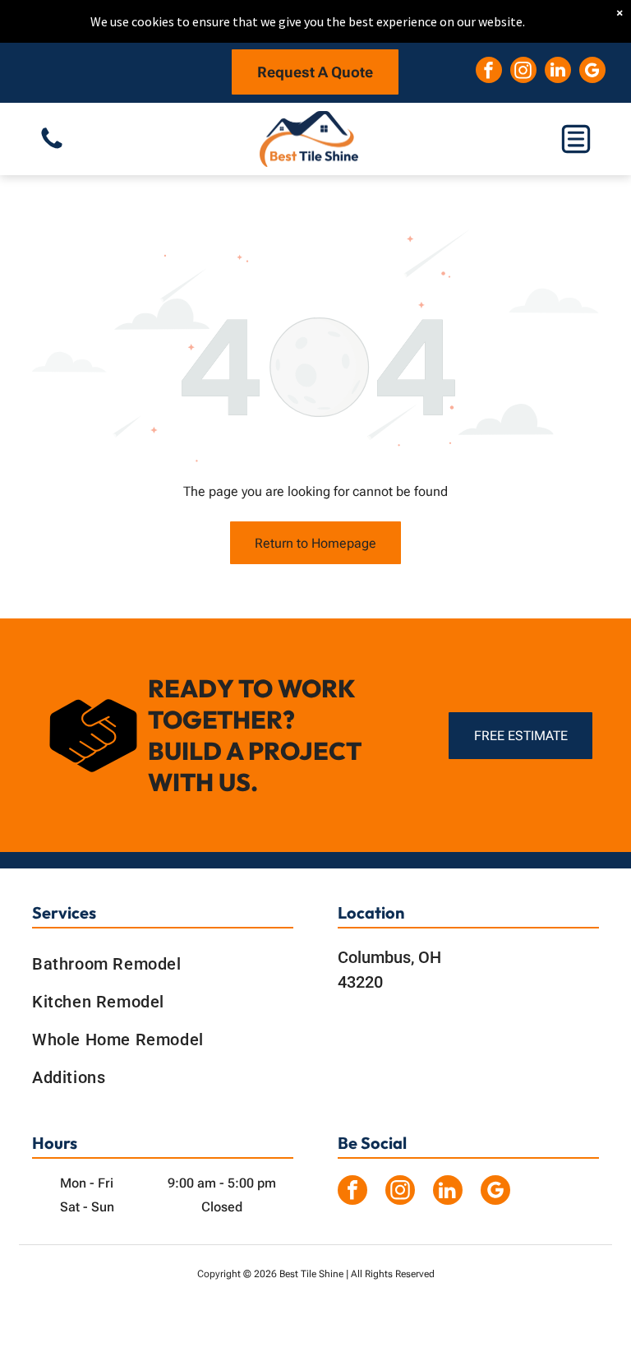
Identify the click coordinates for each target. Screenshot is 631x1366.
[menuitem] (162, 964)
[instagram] (523, 72)
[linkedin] (558, 72)
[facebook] (489, 72)
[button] (575, 139)
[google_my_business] (592, 72)
